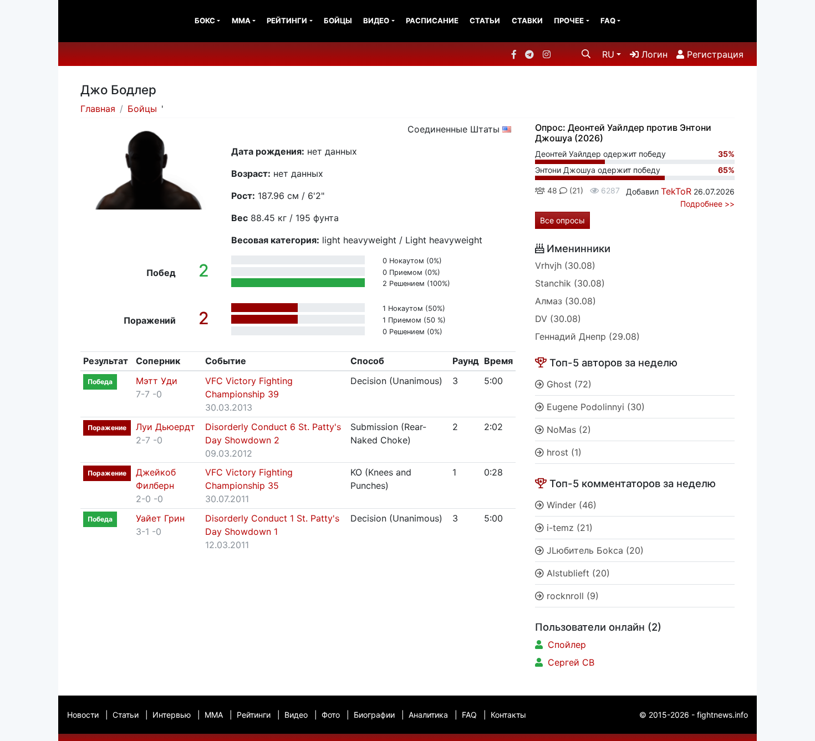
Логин (653, 54)
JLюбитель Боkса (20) (594, 550)
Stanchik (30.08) (570, 283)
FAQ (607, 20)
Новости (83, 714)
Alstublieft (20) (577, 573)
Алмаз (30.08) (565, 300)
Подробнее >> (707, 203)
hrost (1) (563, 452)
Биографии (374, 714)
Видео (376, 20)
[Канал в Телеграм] (529, 54)
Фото (331, 714)
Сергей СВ (571, 662)
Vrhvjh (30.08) (565, 265)
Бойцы (338, 20)
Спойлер (567, 644)
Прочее (569, 20)
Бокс (205, 20)
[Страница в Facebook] (514, 54)
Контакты (508, 714)
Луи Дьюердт (165, 426)
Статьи (485, 20)
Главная (97, 108)
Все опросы (562, 220)
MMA (241, 20)
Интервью (171, 714)
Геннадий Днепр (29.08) (587, 336)
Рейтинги (287, 20)
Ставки (527, 20)
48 (551, 190)
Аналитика (428, 714)
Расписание (432, 20)
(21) (575, 190)
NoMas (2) (567, 429)
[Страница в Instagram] (547, 54)
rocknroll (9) (571, 595)
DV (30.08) (558, 318)
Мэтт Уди (156, 380)
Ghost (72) (568, 384)
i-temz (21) (568, 527)
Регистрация (713, 54)
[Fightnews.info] (104, 21)
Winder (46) (570, 504)
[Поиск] (586, 53)
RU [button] (608, 54)
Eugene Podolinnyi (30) (594, 406)
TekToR (676, 191)
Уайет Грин (160, 518)
